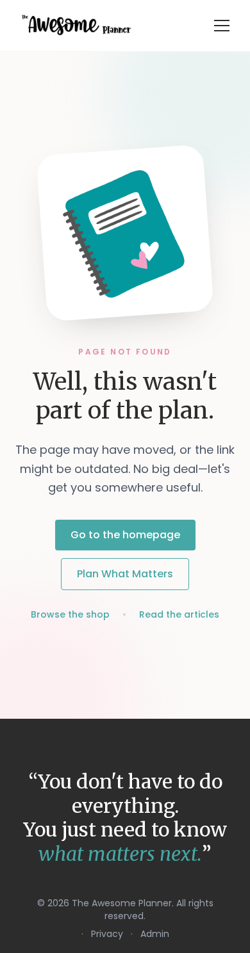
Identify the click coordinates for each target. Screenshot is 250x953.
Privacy (107, 933)
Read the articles (179, 614)
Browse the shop (70, 614)
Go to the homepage (125, 534)
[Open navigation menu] (222, 25)
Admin (154, 933)
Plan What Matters (125, 573)
